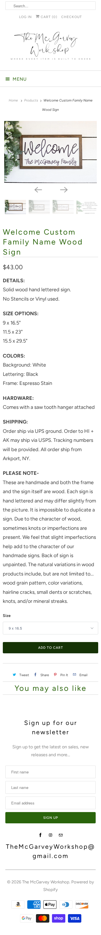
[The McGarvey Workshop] (50, 48)
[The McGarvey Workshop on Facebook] (40, 835)
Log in (25, 17)
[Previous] (37, 189)
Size (7, 615)
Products (31, 100)
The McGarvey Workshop (45, 882)
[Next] (63, 189)
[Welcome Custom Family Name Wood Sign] (50, 152)
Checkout (71, 17)
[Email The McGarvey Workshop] (60, 835)
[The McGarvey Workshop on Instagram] (50, 835)
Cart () (48, 17)
